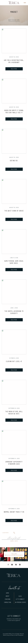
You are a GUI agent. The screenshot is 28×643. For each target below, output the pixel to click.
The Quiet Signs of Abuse (14, 211)
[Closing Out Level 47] (14, 342)
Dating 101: (14, 160)
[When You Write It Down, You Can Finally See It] (14, 91)
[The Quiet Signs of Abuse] (14, 191)
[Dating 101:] (14, 141)
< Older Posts (5, 532)
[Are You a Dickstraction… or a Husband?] (14, 40)
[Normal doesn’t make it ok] (14, 492)
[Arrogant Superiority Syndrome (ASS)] (14, 442)
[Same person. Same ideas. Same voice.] (14, 241)
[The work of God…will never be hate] (14, 392)
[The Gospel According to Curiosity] (14, 291)
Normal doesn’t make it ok (14, 512)
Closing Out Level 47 (14, 361)
